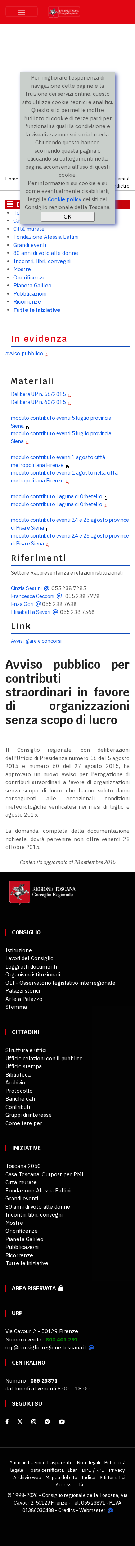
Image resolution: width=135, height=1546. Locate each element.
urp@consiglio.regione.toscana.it (45, 1347)
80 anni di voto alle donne (45, 253)
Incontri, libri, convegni (42, 261)
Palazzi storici (22, 990)
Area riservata (35, 1288)
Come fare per (23, 1123)
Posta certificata (46, 1470)
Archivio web (27, 1477)
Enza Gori (22, 604)
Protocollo (19, 1090)
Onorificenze (29, 277)
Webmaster (92, 1510)
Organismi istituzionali (32, 974)
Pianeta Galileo (32, 285)
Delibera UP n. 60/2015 (38, 402)
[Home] (41, 896)
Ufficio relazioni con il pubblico (44, 1058)
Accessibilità (69, 1484)
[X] (20, 1421)
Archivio (15, 1082)
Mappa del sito (61, 1477)
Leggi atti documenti (31, 966)
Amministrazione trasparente (41, 1462)
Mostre (22, 269)
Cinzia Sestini (26, 588)
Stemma (16, 1006)
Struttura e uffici (25, 1050)
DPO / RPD (93, 1470)
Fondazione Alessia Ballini (45, 236)
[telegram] (48, 1421)
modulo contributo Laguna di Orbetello (56, 496)
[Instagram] (33, 1421)
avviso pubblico (24, 353)
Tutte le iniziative (36, 309)
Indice (88, 1477)
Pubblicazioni (29, 293)
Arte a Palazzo (23, 999)
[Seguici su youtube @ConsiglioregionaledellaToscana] (62, 1421)
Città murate (29, 228)
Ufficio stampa (23, 1066)
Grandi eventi (29, 245)
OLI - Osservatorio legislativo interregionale (60, 982)
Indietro (121, 186)
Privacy (117, 1470)
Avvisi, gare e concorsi (36, 640)
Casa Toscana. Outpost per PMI (44, 1174)
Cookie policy (64, 199)
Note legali (88, 1462)
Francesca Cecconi (32, 596)
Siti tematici (112, 1477)
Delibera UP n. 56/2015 (38, 394)
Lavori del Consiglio (29, 958)
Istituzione (18, 950)
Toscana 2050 (23, 1166)
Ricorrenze (27, 301)
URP (17, 1313)
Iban (73, 1470)
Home (11, 178)
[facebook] (7, 1421)
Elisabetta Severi (30, 611)
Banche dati (20, 1098)
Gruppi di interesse (28, 1114)
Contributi (17, 1107)
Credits (66, 1510)
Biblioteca (18, 1074)
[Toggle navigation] (21, 11)
